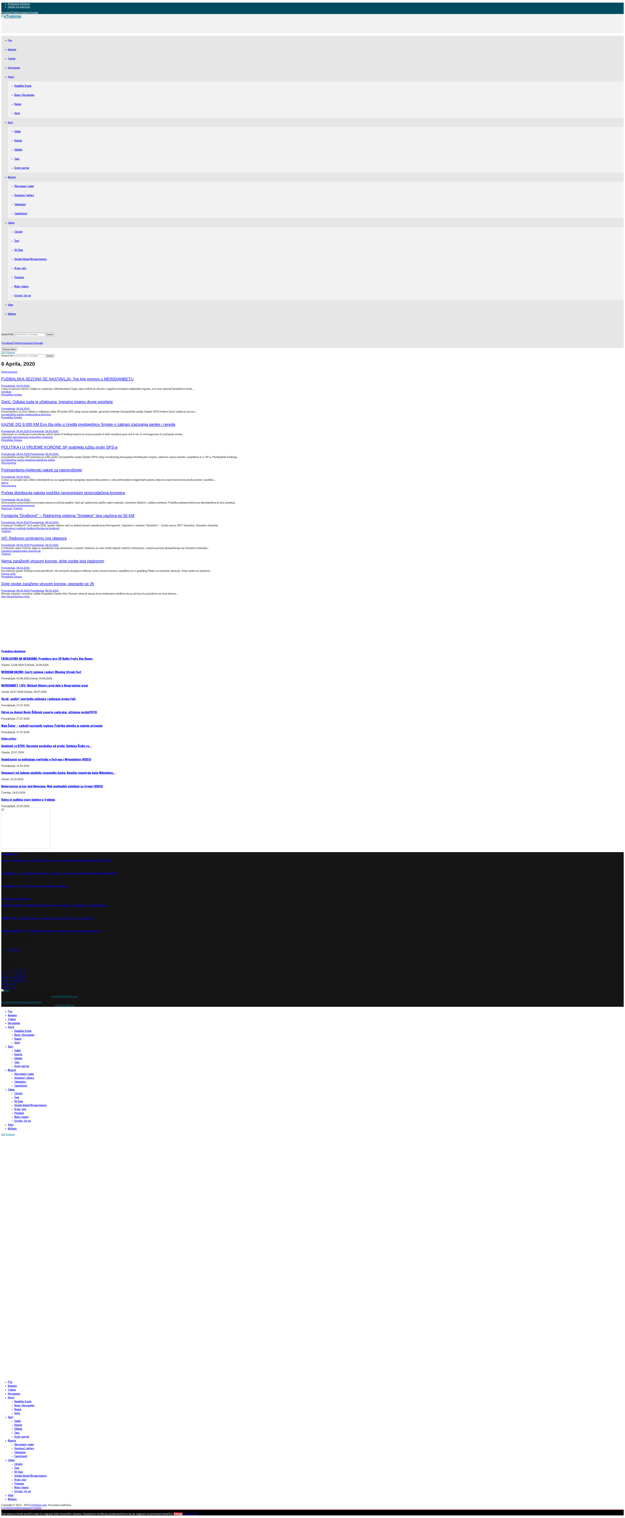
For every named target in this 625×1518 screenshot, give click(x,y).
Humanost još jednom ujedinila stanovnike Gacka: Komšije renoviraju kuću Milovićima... (58, 772)
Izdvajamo (9, 854)
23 (14, 980)
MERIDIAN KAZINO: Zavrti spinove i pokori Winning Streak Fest (41, 672)
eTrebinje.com (38, 1505)
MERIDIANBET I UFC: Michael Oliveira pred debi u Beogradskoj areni (44, 685)
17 (17, 977)
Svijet (17, 113)
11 (21, 973)
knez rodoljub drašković (23, 528)
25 (21, 980)
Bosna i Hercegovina (24, 95)
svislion (5, 528)
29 (10, 984)
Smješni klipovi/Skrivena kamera (30, 259)
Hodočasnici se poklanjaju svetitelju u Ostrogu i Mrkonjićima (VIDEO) (46, 759)
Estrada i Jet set (22, 295)
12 (24, 973)
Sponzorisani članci (15, 899)
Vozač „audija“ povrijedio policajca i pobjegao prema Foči (38, 698)
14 (6, 977)
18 (21, 977)
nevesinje (29, 505)
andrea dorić (39, 414)
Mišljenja (12, 314)
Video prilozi (8, 739)
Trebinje (11, 58)
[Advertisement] (60, 26)
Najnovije (12, 49)
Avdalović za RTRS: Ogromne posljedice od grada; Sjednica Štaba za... (46, 746)
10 (17, 973)
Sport (10, 122)
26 (24, 980)
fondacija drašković (48, 528)
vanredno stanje (10, 437)
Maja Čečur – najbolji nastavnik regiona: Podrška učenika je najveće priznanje (52, 725)
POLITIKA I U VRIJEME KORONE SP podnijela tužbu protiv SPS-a (59, 447)
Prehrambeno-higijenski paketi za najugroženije (41, 470)
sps (49, 414)
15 (10, 977)
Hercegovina (14, 67)
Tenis (17, 159)
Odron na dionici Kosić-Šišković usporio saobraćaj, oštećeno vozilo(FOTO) (49, 712)
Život (16, 241)
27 (3, 984)
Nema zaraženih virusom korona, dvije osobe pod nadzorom (52, 561)
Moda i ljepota (21, 286)
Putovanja (19, 277)
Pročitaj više (190, 1513)
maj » (13, 987)
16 (14, 977)
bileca (4, 482)
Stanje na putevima (19, 7)
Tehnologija (20, 204)
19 (24, 977)
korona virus (27, 437)
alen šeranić (8, 596)
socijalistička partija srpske (16, 414)
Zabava (11, 222)
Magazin (12, 177)
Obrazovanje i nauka (24, 186)
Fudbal (17, 131)
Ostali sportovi (21, 168)
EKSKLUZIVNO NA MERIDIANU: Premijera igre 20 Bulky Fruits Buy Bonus (47, 658)
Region (17, 104)
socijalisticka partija (43, 460)
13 (3, 977)
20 (3, 980)
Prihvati (178, 1513)
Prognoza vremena (19, 4)
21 (6, 980)
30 (14, 984)
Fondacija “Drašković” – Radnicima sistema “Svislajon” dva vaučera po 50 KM (67, 515)
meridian (6, 391)
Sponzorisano (9, 372)
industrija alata (9, 551)
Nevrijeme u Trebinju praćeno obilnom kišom (35, 886)
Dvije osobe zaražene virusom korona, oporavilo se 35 (47, 584)
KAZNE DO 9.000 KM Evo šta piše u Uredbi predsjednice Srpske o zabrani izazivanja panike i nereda (88, 424)
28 (6, 984)
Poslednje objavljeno (13, 651)
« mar (4, 987)
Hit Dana (18, 250)
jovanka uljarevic (28, 551)
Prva (10, 40)
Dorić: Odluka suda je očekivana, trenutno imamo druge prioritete (57, 402)
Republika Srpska (22, 86)
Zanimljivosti (20, 213)
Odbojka (18, 150)
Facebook (13, 950)
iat (39, 551)
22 (10, 980)
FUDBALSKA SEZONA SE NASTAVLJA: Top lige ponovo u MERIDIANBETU (67, 379)
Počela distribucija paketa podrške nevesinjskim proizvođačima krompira (63, 493)
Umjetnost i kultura (24, 195)
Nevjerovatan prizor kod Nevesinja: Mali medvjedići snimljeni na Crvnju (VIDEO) (52, 786)
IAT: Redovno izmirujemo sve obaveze (34, 538)
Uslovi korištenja (64, 1005)
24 (17, 980)
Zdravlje (18, 232)
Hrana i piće (20, 268)
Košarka (18, 140)
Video (10, 304)
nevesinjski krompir (12, 505)
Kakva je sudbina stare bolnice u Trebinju (28, 799)
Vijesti (11, 76)
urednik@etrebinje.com (64, 996)
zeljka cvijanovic (43, 437)
